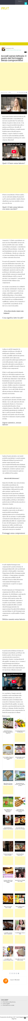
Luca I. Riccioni (15, 980)
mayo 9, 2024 (4, 92)
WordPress (10, 1017)
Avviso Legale (6, 1003)
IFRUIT (5, 8)
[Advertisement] (14, 27)
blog (10, 92)
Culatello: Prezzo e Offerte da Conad (13, 50)
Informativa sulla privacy (9, 1002)
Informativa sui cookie (8, 1005)
